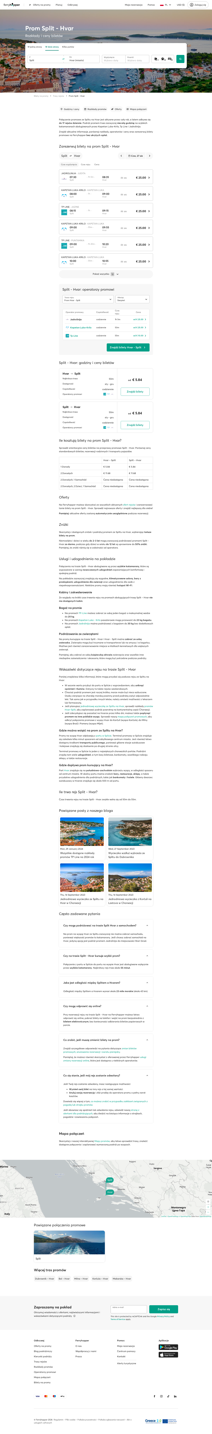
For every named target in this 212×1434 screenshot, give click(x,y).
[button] (70, 155)
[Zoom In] (208, 1207)
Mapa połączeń (42, 1377)
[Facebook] (154, 1396)
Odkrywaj (72, 4)
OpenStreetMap (205, 1216)
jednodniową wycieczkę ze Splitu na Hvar (102, 706)
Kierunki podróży (43, 1356)
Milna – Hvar (81, 1278)
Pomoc (151, 4)
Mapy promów (102, 1141)
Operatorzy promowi (45, 1372)
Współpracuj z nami (85, 1351)
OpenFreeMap (173, 1216)
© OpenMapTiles (185, 1216)
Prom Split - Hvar (77, 96)
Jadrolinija (84, 623)
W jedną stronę (35, 47)
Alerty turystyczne (126, 1363)
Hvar (66, 770)
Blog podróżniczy (43, 1351)
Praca (78, 1356)
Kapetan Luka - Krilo (90, 620)
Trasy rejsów (58, 96)
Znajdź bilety (135, 391)
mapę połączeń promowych (132, 716)
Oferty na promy (41, 4)
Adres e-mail (118, 1307)
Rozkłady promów (43, 1366)
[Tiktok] (168, 1396)
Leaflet (163, 1216)
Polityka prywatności (86, 1419)
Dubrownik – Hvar (44, 1278)
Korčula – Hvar (100, 1278)
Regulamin (58, 1419)
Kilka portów (68, 47)
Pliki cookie (70, 1419)
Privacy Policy (163, 1316)
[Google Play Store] (168, 1347)
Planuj (59, 4)
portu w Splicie (103, 735)
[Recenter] (208, 1201)
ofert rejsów (129, 504)
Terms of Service (118, 1319)
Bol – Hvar (64, 1278)
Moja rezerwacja (133, 4)
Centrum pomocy (126, 1351)
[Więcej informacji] (74, 1316)
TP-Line (83, 613)
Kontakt (121, 1356)
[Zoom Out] (208, 1212)
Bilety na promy (41, 96)
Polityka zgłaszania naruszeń (111, 1419)
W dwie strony (52, 47)
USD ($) (181, 4)
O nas (78, 1346)
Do (70, 57)
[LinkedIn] (175, 1396)
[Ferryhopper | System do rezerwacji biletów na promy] (11, 5)
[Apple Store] (168, 1355)
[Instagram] (161, 1396)
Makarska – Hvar (122, 1278)
